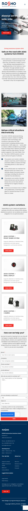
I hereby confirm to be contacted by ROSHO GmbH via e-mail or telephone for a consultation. (13, 408)
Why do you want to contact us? (10, 376)
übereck (23, 500)
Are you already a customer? (9, 395)
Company (4, 358)
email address (5, 370)
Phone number (5, 364)
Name (2, 352)
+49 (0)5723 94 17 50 (9, 443)
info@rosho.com (7, 445)
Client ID (3, 401)
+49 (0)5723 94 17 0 (10, 441)
